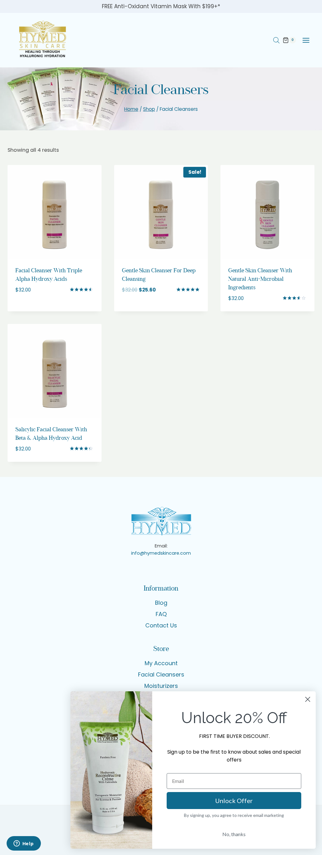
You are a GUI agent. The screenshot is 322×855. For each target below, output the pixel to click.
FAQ (161, 614)
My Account (161, 663)
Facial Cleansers (161, 674)
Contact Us (161, 625)
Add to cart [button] (32, 308)
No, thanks (234, 834)
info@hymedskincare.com (161, 553)
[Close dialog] (307, 699)
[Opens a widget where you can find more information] (23, 844)
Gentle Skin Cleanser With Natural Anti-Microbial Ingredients (260, 279)
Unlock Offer (234, 800)
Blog (161, 603)
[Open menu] (309, 40)
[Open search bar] (276, 40)
